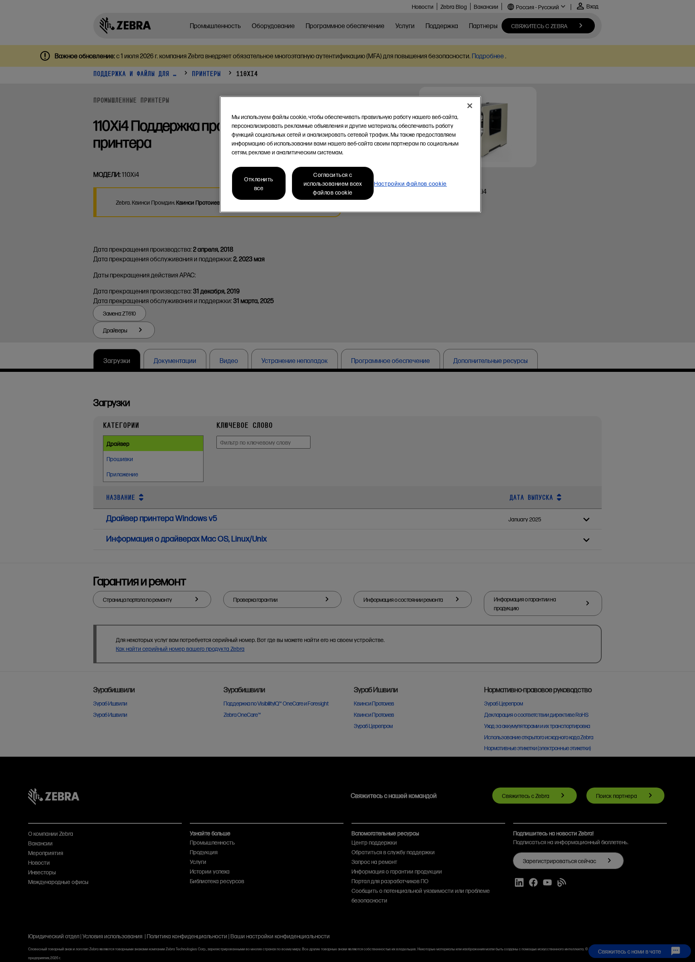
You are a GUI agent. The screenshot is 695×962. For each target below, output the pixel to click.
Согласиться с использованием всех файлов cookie (333, 183)
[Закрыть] (470, 106)
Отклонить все (258, 183)
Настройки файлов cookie (410, 183)
